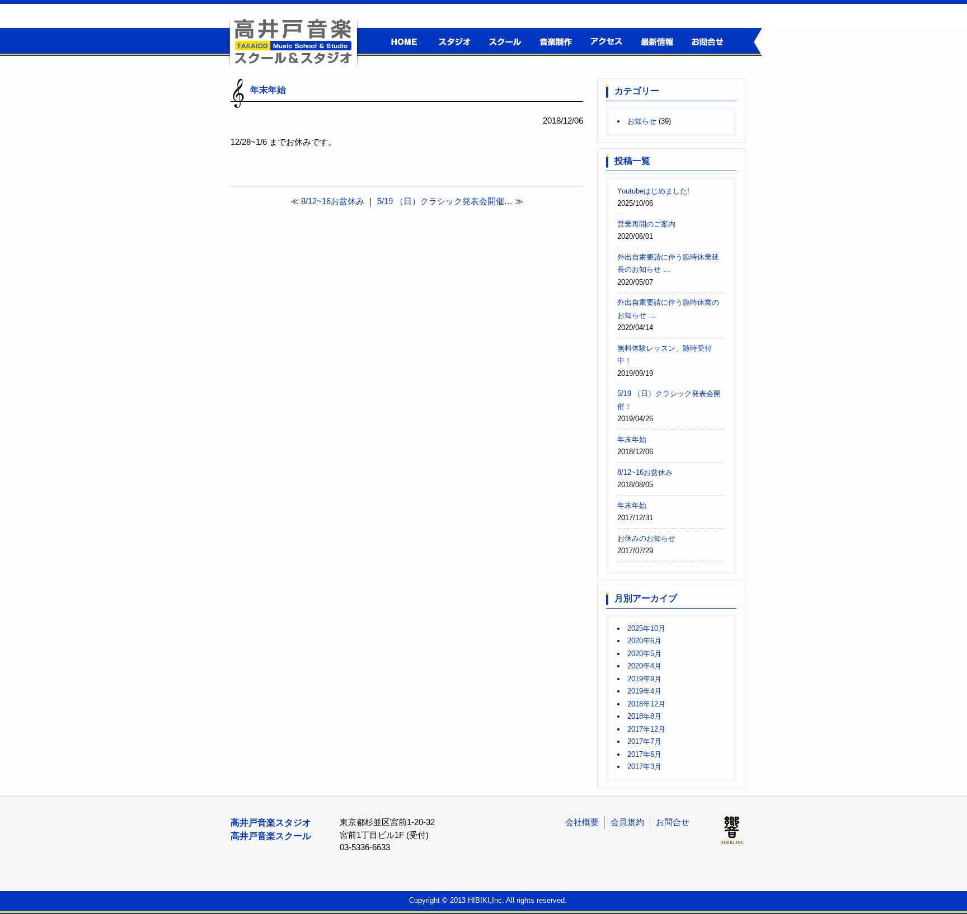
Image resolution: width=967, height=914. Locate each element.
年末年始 (631, 439)
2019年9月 (644, 679)
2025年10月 (646, 628)
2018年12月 (646, 704)
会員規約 (627, 822)
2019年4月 (644, 691)
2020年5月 (644, 653)
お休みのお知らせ (646, 538)
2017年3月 (644, 766)
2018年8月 (644, 716)
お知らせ (641, 121)
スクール (503, 42)
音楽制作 (554, 42)
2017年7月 (644, 741)
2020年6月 (644, 641)
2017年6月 (644, 754)
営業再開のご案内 (646, 224)
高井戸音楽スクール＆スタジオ (293, 40)
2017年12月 (646, 729)
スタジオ (453, 42)
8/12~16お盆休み (332, 201)
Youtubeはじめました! (653, 191)
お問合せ (705, 42)
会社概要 (582, 822)
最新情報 (654, 42)
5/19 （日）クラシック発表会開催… (445, 201)
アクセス (604, 42)
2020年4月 (644, 666)
